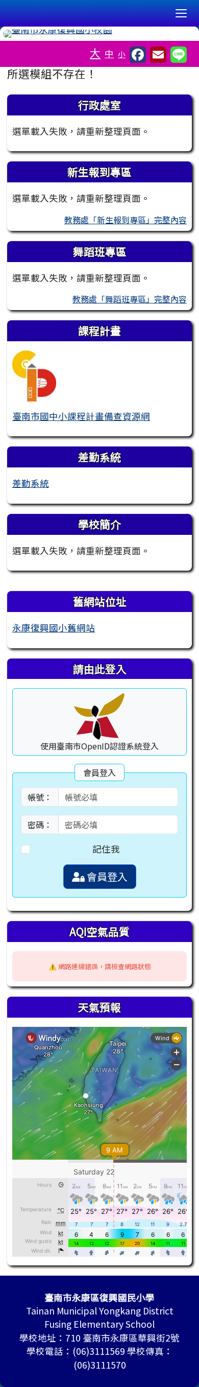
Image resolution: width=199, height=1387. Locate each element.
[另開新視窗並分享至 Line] (178, 54)
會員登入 (106, 876)
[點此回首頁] (99, 34)
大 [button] (95, 52)
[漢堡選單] (181, 13)
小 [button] (122, 54)
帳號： (40, 797)
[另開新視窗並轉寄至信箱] (158, 54)
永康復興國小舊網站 (53, 627)
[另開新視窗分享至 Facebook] (138, 54)
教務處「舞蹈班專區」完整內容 (129, 299)
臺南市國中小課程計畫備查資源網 (81, 416)
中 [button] (109, 53)
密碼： (40, 824)
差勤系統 (30, 483)
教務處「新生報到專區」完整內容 (125, 220)
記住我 (106, 848)
